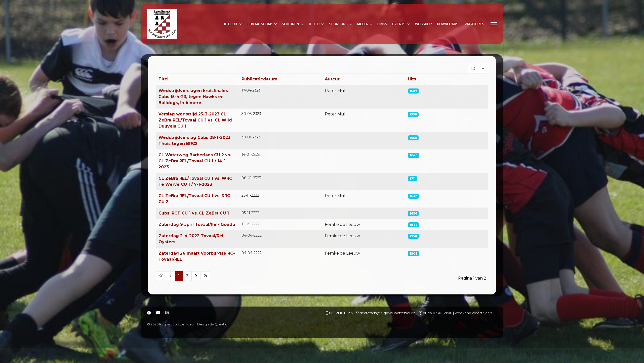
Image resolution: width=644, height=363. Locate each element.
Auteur (332, 79)
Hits (412, 79)
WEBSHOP (423, 24)
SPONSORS (338, 24)
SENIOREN (290, 24)
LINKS (382, 24)
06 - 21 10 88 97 (341, 313)
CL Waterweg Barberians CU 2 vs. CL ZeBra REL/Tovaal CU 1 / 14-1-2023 (194, 161)
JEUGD (313, 24)
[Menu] (494, 24)
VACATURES (474, 24)
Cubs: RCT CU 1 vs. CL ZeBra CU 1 (193, 213)
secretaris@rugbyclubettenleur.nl (388, 313)
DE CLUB (230, 24)
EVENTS (399, 24)
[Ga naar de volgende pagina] (195, 276)
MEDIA (362, 24)
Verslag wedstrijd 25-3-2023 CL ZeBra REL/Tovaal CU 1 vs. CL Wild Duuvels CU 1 (195, 120)
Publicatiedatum (259, 79)
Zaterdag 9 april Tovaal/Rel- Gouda (196, 224)
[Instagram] (167, 313)
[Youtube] (158, 313)
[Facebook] (149, 313)
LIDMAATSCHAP (259, 24)
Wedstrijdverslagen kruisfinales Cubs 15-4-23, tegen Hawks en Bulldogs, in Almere (193, 96)
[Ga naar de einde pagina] (205, 276)
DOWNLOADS (447, 24)
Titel (163, 79)
